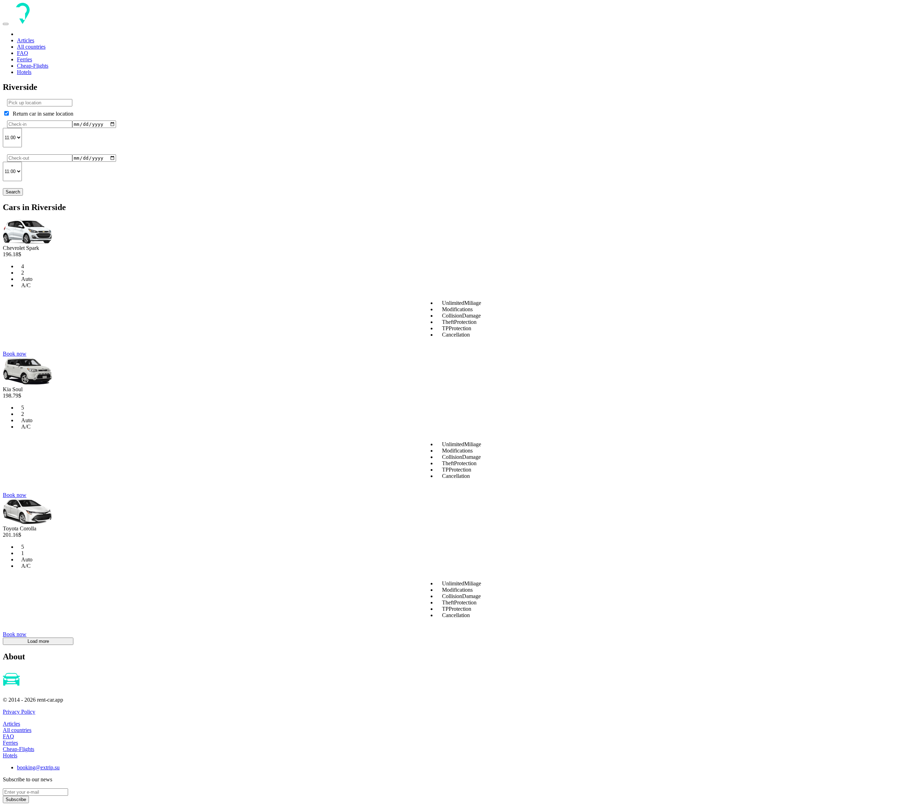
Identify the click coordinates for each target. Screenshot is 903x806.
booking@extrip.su (38, 767)
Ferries (24, 59)
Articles (25, 40)
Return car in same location (41, 114)
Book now (14, 354)
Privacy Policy (19, 712)
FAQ (22, 53)
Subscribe (16, 799)
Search (13, 192)
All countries (31, 47)
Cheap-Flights (32, 66)
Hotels (24, 72)
